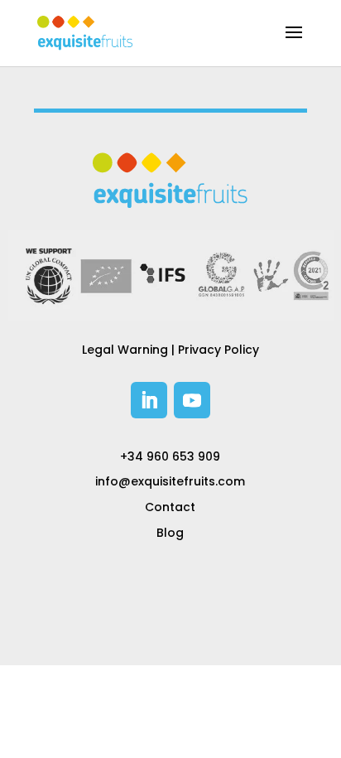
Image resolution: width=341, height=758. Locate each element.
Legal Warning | (130, 349)
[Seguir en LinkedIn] (149, 400)
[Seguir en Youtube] (192, 400)
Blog (170, 532)
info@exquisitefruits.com (170, 481)
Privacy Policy (218, 349)
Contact (170, 507)
